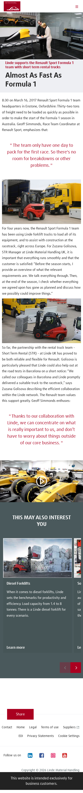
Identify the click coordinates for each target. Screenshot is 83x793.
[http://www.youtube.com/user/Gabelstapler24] (64, 755)
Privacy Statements (40, 736)
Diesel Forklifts (18, 583)
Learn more (16, 647)
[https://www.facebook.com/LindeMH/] (41, 755)
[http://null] (76, 755)
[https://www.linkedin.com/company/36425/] (30, 755)
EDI (21, 736)
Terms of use (50, 727)
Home (21, 727)
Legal (33, 727)
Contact (7, 727)
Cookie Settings (68, 736)
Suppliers (69, 727)
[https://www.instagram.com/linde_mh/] (53, 755)
